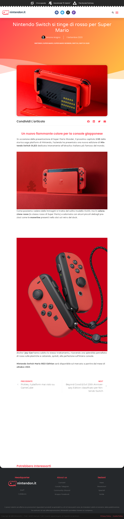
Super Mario (48, 43)
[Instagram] (68, 12)
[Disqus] (62, 429)
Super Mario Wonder (62, 43)
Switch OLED (84, 43)
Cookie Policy (118, 516)
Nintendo (38, 43)
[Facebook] (57, 12)
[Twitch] (74, 12)
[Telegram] (62, 12)
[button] (113, 12)
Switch (75, 43)
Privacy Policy (106, 516)
